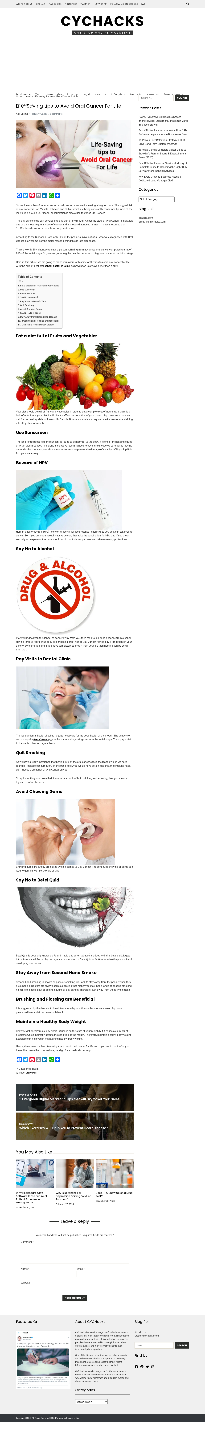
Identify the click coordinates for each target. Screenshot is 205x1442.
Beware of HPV (27, 293)
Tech (38, 94)
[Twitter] (147, 1367)
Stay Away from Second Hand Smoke (38, 317)
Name (25, 1268)
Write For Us (24, 4)
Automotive (54, 94)
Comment (27, 1241)
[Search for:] (155, 98)
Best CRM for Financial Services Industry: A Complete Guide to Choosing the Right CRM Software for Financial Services (163, 167)
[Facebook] (136, 1367)
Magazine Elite (72, 1418)
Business (22, 94)
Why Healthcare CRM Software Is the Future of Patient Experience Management (31, 1197)
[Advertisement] (102, 65)
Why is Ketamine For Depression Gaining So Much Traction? (73, 1196)
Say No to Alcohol (29, 297)
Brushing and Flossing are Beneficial (40, 321)
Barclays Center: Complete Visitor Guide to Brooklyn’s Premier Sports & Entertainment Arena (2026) (162, 153)
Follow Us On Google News (127, 4)
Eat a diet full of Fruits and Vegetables (39, 285)
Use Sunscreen (27, 289)
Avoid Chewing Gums (31, 309)
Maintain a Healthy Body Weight (37, 324)
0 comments (56, 114)
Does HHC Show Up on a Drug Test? (114, 1194)
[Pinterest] (142, 1367)
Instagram (100, 4)
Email (81, 1268)
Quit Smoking (27, 305)
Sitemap (41, 4)
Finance (72, 94)
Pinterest (71, 4)
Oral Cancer (31, 1073)
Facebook (55, 4)
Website (25, 1282)
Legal (86, 94)
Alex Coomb (22, 114)
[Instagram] (153, 1367)
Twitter (85, 4)
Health (99, 94)
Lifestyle (117, 94)
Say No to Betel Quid (30, 313)
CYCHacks (102, 21)
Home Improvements (144, 94)
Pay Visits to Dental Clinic (33, 301)
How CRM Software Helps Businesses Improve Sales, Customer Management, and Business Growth (163, 120)
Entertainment (173, 94)
